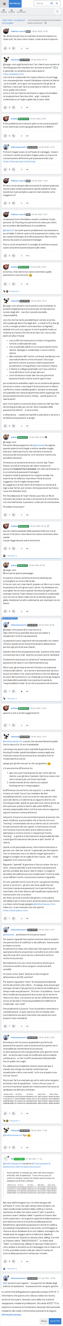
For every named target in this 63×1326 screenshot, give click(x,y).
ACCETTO (55, 1321)
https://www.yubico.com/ (15, 910)
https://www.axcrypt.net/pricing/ (19, 161)
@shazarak (38, 445)
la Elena (14, 119)
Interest (11, 12)
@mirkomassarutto (12, 741)
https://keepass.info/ (13, 74)
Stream (4, 12)
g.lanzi (14, 437)
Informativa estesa (11, 1314)
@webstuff (8, 230)
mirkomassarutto (19, 147)
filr (12, 1159)
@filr (5, 1283)
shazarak (15, 60)
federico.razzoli (18, 31)
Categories (21, 12)
